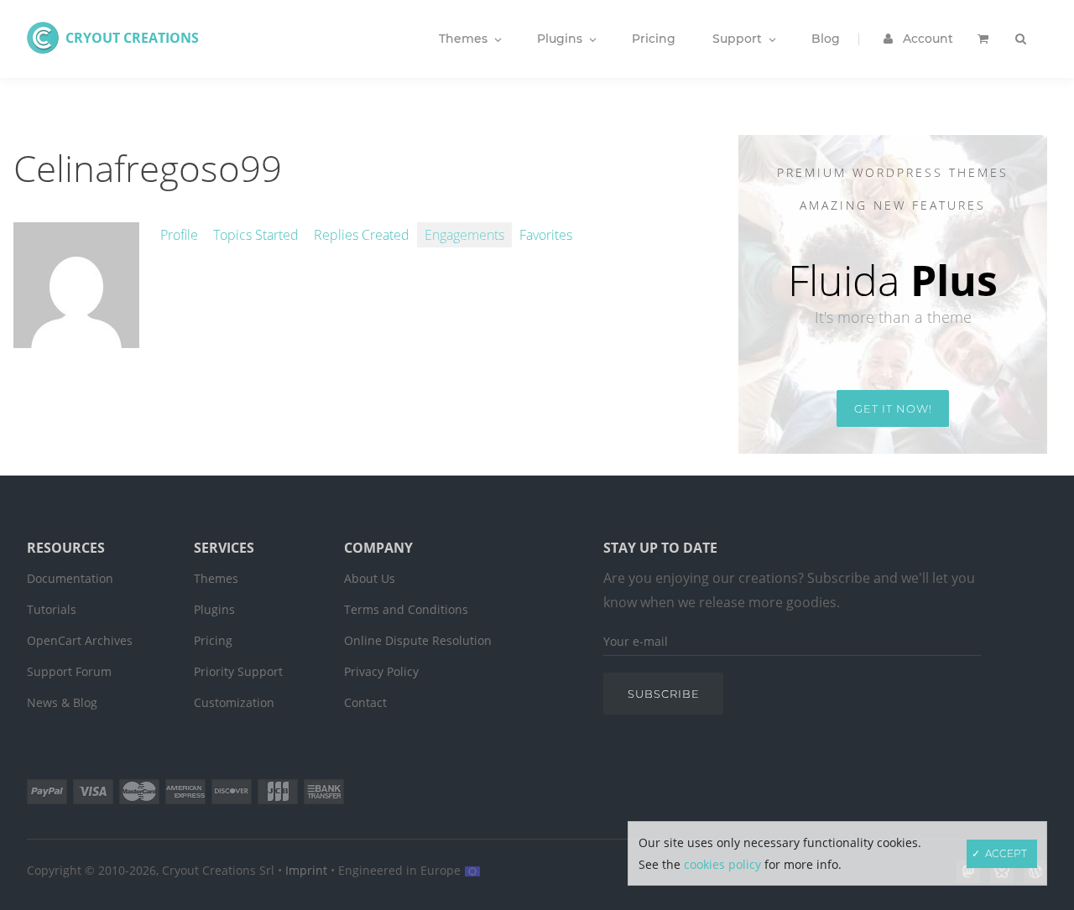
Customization (234, 702)
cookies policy (722, 864)
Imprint (306, 870)
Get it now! (893, 408)
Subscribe (664, 693)
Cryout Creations (132, 38)
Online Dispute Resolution (418, 640)
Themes (216, 578)
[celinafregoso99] (76, 339)
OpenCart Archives (80, 640)
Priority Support (238, 671)
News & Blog (62, 702)
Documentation (70, 578)
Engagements (464, 235)
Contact (365, 702)
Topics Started (256, 235)
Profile (179, 235)
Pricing (213, 640)
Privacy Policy (381, 671)
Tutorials (51, 609)
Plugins (214, 609)
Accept (1006, 853)
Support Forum (69, 671)
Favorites (545, 235)
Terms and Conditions (406, 609)
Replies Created (361, 235)
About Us (369, 578)
